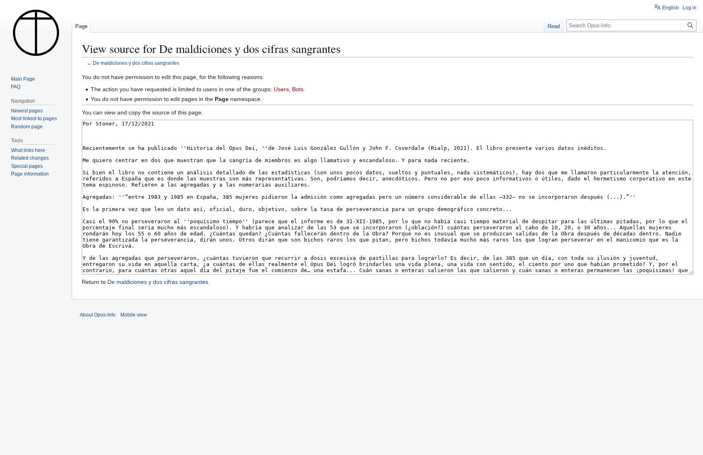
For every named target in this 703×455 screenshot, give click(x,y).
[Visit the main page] (35, 32)
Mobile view (133, 315)
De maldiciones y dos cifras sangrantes (136, 63)
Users (281, 89)
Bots (297, 89)
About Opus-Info (98, 315)
